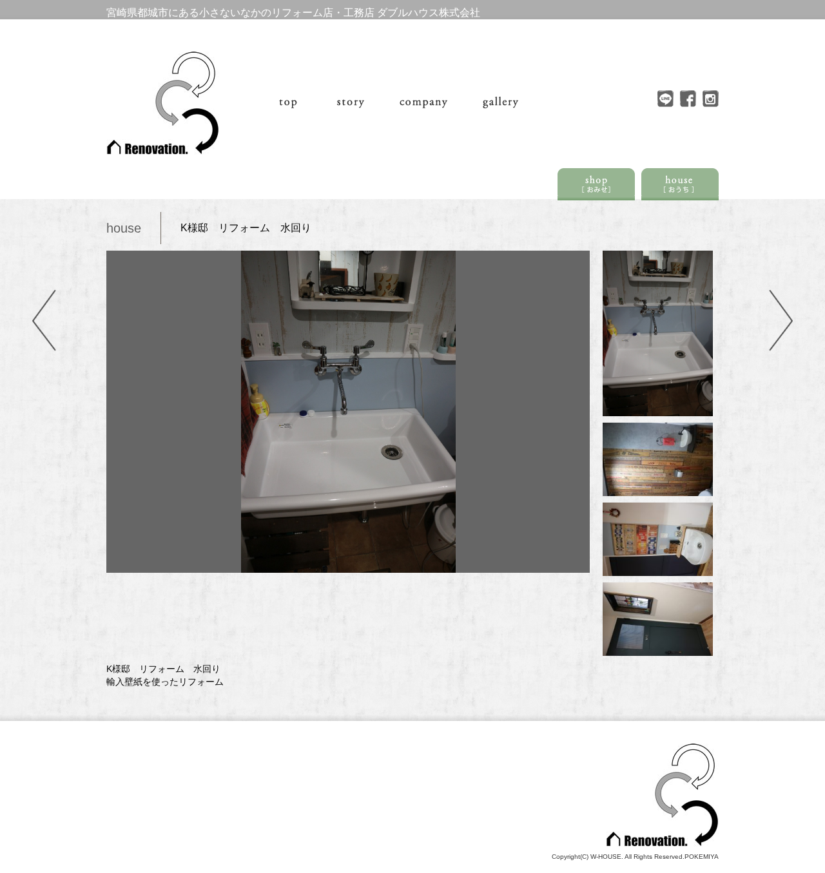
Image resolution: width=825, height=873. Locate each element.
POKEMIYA (701, 856)
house (123, 228)
